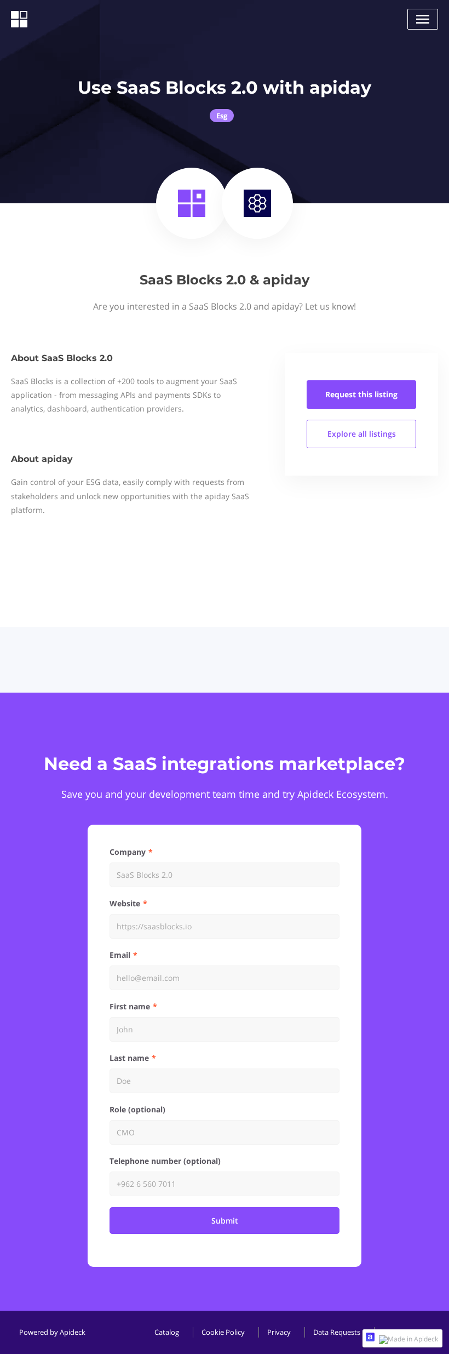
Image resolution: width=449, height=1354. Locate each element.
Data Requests (336, 1332)
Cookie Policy (223, 1332)
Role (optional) (137, 1109)
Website (125, 903)
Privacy (279, 1332)
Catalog (166, 1332)
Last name (129, 1058)
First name (130, 1006)
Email (120, 955)
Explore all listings (361, 434)
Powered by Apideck (52, 1332)
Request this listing (361, 394)
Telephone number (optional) (165, 1161)
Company (128, 852)
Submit (224, 1220)
